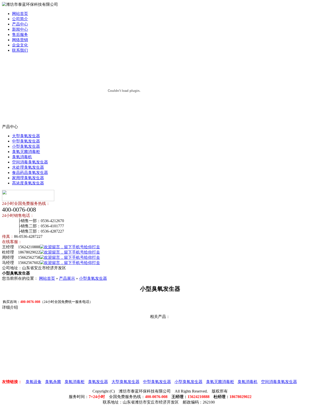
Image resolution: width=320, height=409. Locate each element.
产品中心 (20, 24)
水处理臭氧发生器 (28, 167)
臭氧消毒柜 (74, 382)
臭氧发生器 (98, 382)
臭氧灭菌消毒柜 (26, 151)
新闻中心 (20, 29)
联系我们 (20, 50)
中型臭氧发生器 (26, 141)
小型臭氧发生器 (26, 146)
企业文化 (20, 45)
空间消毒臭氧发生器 (30, 162)
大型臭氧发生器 (26, 136)
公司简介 (20, 19)
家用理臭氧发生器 (28, 178)
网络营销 (20, 40)
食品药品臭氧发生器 (30, 172)
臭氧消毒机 (22, 157)
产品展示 (67, 278)
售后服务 (20, 34)
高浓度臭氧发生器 (28, 183)
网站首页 (20, 13)
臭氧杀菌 (53, 382)
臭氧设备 (34, 382)
